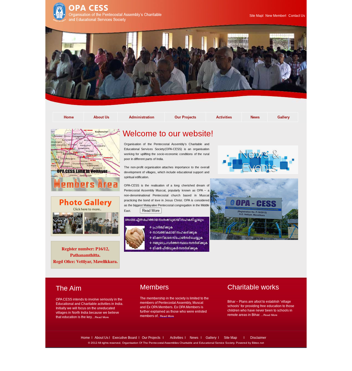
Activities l (179, 338)
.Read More (270, 314)
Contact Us (297, 16)
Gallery (211, 338)
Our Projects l (154, 338)
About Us (101, 338)
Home (85, 338)
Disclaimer (258, 338)
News (194, 338)
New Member (275, 16)
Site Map (256, 16)
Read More (102, 317)
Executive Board (124, 338)
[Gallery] (85, 234)
